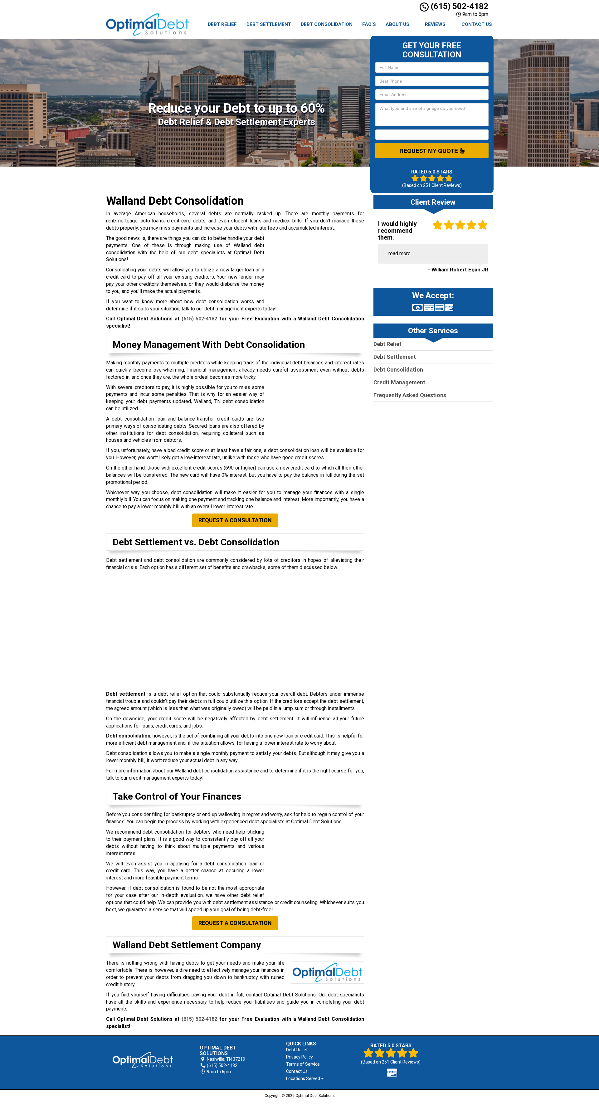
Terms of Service (303, 1064)
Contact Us (476, 24)
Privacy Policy (299, 1056)
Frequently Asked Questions (409, 395)
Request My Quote (429, 150)
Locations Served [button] (303, 1078)
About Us (397, 24)
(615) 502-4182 (458, 6)
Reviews (435, 24)
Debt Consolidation (327, 24)
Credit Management (399, 382)
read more (399, 253)
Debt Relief (222, 24)
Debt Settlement (268, 24)
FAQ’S (369, 24)
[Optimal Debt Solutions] (142, 1060)
